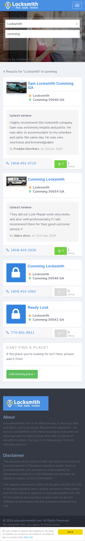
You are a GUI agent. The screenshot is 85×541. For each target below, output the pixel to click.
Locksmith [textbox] (14, 24)
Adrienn (21, 59)
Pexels (41, 59)
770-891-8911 (22, 332)
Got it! (70, 531)
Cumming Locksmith (46, 179)
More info (28, 537)
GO (44, 44)
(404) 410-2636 (23, 250)
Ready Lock (38, 307)
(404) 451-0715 (23, 163)
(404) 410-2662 (23, 291)
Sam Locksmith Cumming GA (50, 85)
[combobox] (42, 24)
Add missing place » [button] (22, 374)
